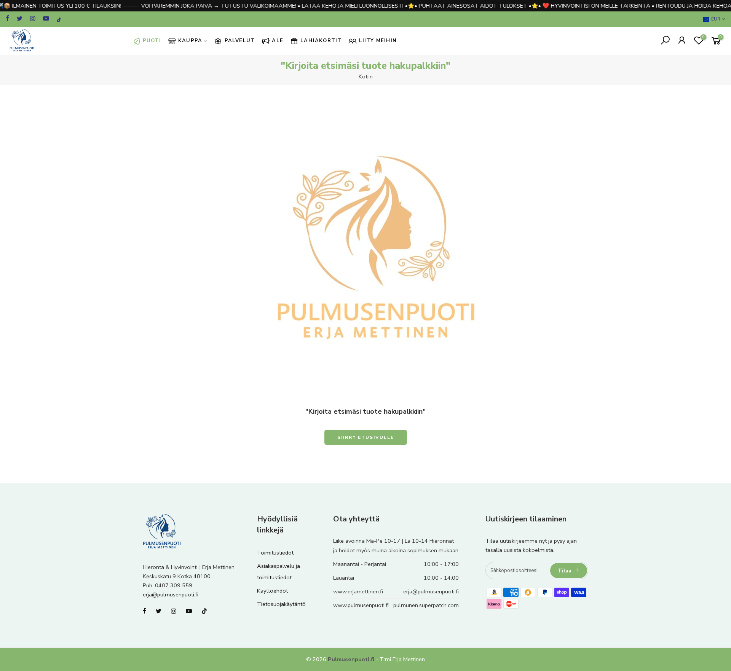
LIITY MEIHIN (378, 40)
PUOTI (152, 40)
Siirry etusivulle (365, 437)
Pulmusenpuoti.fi (351, 659)
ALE (277, 40)
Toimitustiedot (275, 552)
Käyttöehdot (272, 590)
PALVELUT (240, 40)
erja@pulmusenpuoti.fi (170, 594)
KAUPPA (190, 40)
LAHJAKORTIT (321, 40)
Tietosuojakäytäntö (281, 604)
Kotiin (366, 76)
